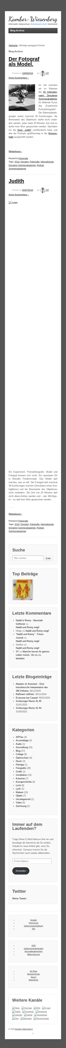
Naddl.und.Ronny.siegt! (27, 627)
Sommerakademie (17, 168)
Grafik (19, 771)
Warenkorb (33, 980)
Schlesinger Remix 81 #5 (28, 701)
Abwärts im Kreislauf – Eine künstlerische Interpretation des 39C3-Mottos (32, 687)
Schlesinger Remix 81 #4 (28, 708)
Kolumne (20, 778)
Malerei (19, 792)
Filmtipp (20, 764)
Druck (19, 761)
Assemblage (22, 740)
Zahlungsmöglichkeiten (33, 948)
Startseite (13, 45)
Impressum (33, 923)
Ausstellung (22, 747)
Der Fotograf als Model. (24, 61)
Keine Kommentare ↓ (19, 78)
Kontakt (33, 920)
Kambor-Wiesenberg (24, 1029)
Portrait (40, 165)
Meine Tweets (19, 898)
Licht (18, 785)
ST (47, 73)
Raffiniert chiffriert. (25, 694)
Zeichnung (21, 806)
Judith (16, 181)
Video (19, 802)
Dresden (25, 162)
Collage (19, 754)
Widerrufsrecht (33, 954)
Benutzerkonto (33, 974)
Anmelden (21, 871)
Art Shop (33, 971)
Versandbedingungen (33, 951)
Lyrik (18, 788)
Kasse (33, 977)
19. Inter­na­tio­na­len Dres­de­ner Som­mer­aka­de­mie (48, 95)
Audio (19, 744)
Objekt (19, 795)
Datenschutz (22, 757)
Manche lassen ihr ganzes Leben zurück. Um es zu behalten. (32, 655)
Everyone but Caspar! (27, 697)
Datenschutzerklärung (33, 926)
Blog (18, 751)
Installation (21, 775)
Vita (33, 929)
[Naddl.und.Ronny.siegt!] (22, 589)
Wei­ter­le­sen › (15, 151)
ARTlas (19, 737)
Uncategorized (23, 799)
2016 (17, 162)
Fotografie (23, 158)
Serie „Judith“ (24, 130)
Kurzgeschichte (24, 782)
